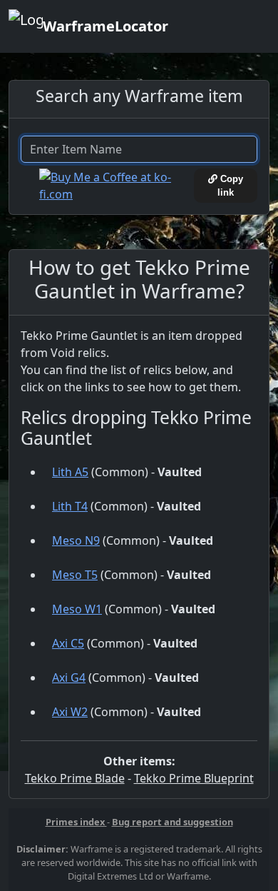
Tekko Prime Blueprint (194, 778)
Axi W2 (70, 712)
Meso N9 (76, 540)
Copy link (230, 185)
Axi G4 (69, 677)
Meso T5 (75, 575)
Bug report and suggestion (172, 821)
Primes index (76, 821)
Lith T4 (70, 506)
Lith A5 (70, 472)
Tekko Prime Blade (75, 778)
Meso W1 (77, 609)
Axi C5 (68, 643)
